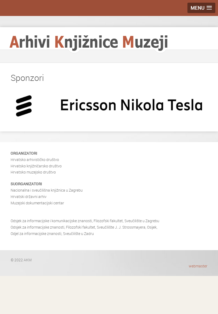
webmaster (198, 265)
